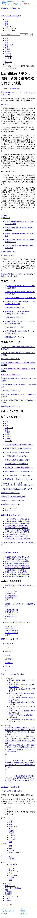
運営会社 (4, 913)
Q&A (21, 909)
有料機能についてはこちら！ (16, 1)
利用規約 (22, 911)
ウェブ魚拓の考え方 (7, 911)
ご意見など (23, 913)
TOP (2, 909)
